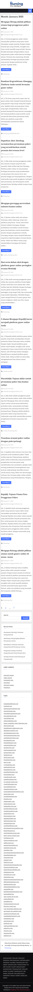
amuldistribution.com (11, 772)
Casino (5, 255)
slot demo (7, 683)
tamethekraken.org (10, 855)
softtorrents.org (9, 843)
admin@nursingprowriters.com (12, 34)
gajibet (18, 975)
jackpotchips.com (9, 823)
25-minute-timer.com (11, 782)
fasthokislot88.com (10, 818)
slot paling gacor (19, 973)
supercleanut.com (9, 804)
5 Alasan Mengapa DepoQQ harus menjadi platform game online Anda (16, 322)
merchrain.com (9, 921)
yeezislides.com (9, 718)
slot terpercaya (14, 960)
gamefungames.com (10, 779)
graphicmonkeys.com (11, 811)
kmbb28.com (8, 923)
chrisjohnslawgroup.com (12, 833)
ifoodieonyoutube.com (11, 730)
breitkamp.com (9, 838)
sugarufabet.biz (9, 899)
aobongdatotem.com (10, 721)
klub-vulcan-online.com (11, 835)
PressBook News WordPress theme (20, 990)
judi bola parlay (24, 960)
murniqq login (12, 964)
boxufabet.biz (8, 901)
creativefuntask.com (10, 784)
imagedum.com (9, 877)
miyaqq (12, 975)
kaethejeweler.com (10, 884)
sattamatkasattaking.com (12, 887)
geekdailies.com (9, 918)
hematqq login (22, 964)
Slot (18, 133)
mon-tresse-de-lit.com (11, 896)
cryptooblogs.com (9, 765)
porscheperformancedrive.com (14, 852)
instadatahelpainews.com (12, 916)
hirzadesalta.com (9, 740)
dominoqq (6, 962)
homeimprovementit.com (12, 708)
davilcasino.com (9, 757)
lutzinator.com (8, 857)
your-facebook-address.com (13, 909)
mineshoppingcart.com (11, 733)
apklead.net (7, 935)
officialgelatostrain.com (11, 882)
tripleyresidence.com (11, 840)
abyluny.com (8, 931)
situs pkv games (9, 675)
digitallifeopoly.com (10, 743)
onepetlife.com (8, 889)
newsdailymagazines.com (12, 713)
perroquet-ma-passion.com (12, 911)
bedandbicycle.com (10, 806)
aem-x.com (7, 762)
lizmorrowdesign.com (11, 867)
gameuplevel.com (9, 767)
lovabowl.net (8, 706)
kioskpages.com (9, 872)
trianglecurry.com (9, 874)
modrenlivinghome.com (11, 914)
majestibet (6, 975)
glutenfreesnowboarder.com (13, 865)
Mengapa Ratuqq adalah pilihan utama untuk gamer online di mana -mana (16, 553)
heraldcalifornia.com (10, 809)
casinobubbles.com (10, 745)
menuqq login (7, 958)
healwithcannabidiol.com (12, 870)
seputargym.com (9, 747)
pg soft (8, 966)
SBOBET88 (13, 133)
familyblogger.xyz (9, 831)
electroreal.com (9, 726)
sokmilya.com (8, 928)
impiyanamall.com (10, 750)
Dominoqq (6, 74)
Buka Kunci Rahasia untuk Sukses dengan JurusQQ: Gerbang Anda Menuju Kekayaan (18, 944)
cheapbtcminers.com (10, 789)
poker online (8, 678)
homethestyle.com (9, 770)
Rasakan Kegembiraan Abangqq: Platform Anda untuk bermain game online (16, 84)
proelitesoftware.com (10, 826)
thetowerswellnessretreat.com (13, 879)
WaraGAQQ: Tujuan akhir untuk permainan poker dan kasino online (16, 381)
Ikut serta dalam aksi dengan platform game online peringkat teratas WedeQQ (16, 265)
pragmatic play (8, 680)
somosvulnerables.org (11, 845)
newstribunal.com (9, 711)
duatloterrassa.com (10, 848)
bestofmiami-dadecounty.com (13, 728)
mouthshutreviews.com (11, 738)
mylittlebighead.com (10, 796)
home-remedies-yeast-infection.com (15, 723)
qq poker (12, 962)
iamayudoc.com (9, 794)
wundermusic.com (10, 777)
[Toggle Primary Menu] (30, 11)
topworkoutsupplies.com (12, 735)
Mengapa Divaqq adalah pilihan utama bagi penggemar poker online (16, 25)
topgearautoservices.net (11, 904)
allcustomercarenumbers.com (13, 828)
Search (6, 615)
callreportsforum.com (11, 926)
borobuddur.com (9, 774)
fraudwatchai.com (9, 760)
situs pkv (15, 958)
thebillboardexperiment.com (13, 892)
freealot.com (8, 799)
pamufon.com (8, 850)
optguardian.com (9, 752)
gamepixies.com (9, 813)
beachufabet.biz (9, 894)
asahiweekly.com (9, 801)
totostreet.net (8, 755)
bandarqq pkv (20, 962)
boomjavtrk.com (9, 933)
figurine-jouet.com (10, 906)
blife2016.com (8, 862)
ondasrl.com (8, 860)
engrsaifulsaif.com (10, 787)
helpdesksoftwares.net (11, 704)
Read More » (6, 70)
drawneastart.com (9, 816)
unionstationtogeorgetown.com (14, 791)
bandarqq (7, 687)
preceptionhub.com (10, 716)
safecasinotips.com (10, 821)
